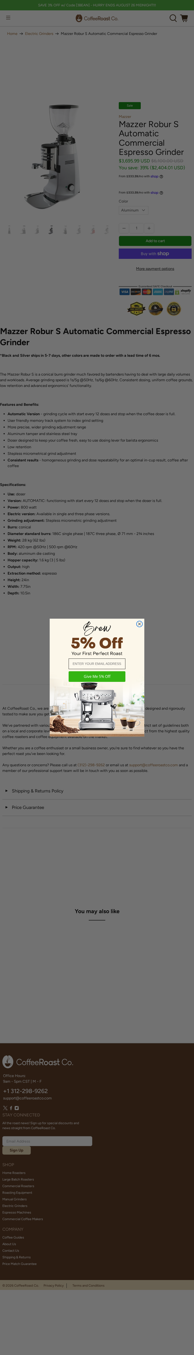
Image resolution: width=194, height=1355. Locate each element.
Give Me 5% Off (97, 676)
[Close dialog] (139, 624)
